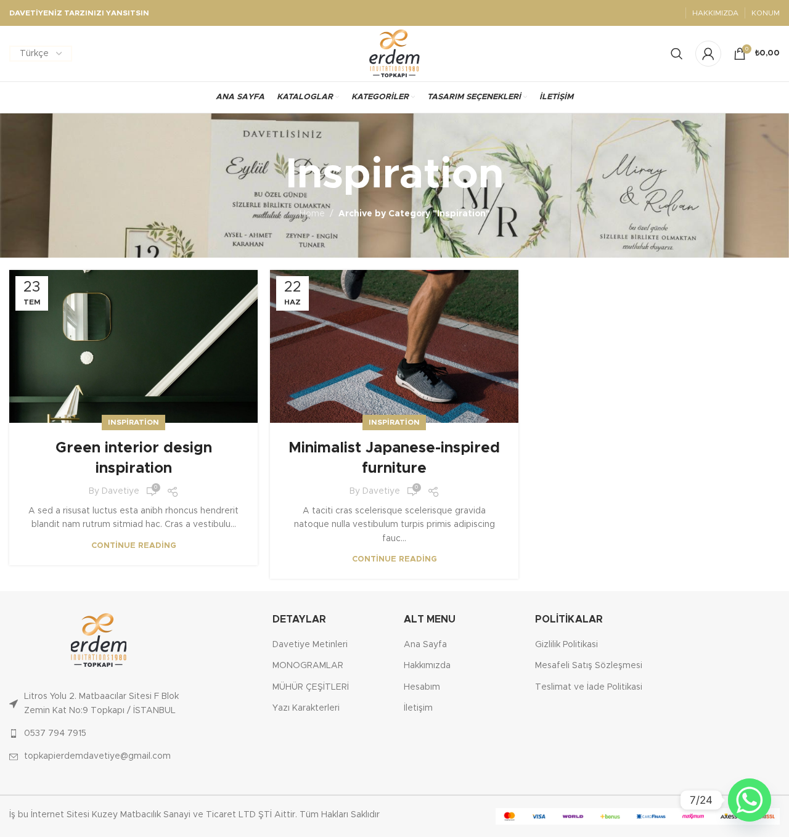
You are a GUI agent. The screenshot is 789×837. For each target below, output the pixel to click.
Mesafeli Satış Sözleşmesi (588, 665)
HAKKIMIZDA (715, 13)
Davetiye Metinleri (310, 644)
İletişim (418, 708)
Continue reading (133, 546)
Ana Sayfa (425, 644)
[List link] (98, 703)
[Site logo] (394, 53)
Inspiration (133, 422)
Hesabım (422, 687)
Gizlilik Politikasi (566, 644)
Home (312, 214)
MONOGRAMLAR (307, 665)
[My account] (708, 53)
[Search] (676, 53)
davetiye (120, 491)
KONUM (765, 13)
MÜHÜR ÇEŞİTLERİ (310, 687)
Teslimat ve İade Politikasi (588, 687)
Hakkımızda (427, 665)
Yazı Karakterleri (306, 708)
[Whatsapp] (749, 800)
